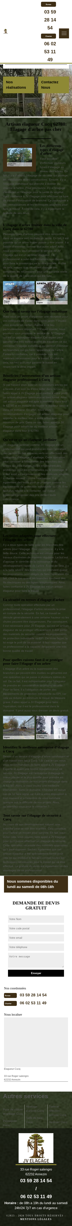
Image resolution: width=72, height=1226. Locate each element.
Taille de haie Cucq (34, 1120)
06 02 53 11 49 (50, 51)
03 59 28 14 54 (50, 19)
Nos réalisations (16, 84)
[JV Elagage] (5, 31)
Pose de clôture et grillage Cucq (13, 1111)
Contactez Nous (49, 84)
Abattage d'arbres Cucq (35, 1108)
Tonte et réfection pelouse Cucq (57, 1110)
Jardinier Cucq (58, 1122)
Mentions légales (36, 1219)
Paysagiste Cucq (10, 1123)
